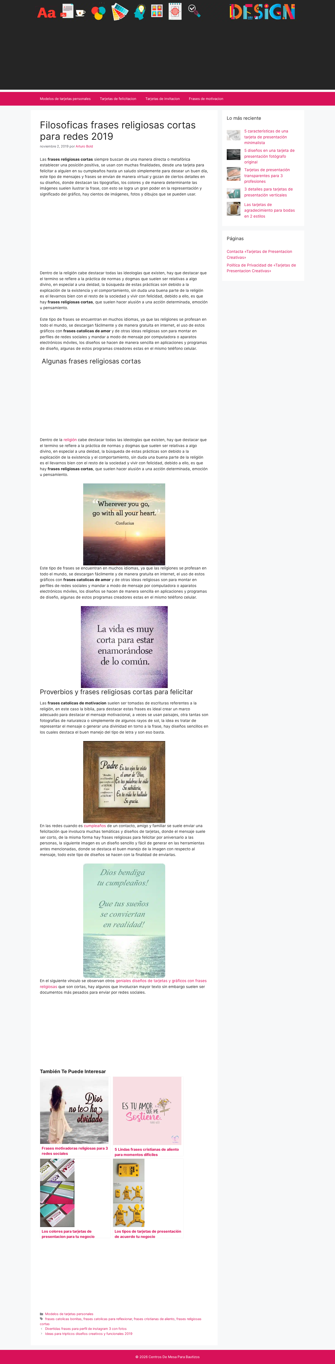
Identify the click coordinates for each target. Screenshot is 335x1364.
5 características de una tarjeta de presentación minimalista (266, 137)
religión (70, 439)
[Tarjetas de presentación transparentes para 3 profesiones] (233, 175)
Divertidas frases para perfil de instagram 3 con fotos (86, 1329)
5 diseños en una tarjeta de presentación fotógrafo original (269, 156)
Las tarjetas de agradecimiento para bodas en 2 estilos (269, 210)
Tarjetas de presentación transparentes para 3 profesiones (267, 176)
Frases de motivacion (206, 99)
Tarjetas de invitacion (162, 99)
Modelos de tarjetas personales (65, 99)
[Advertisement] (167, 58)
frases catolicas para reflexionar (107, 1319)
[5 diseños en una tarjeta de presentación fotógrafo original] (233, 155)
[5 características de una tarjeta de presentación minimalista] (233, 136)
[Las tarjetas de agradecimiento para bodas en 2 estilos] (233, 209)
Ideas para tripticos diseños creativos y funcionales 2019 (88, 1334)
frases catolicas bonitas (63, 1319)
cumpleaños (95, 825)
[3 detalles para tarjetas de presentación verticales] (233, 194)
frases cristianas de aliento (154, 1319)
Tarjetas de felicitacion (118, 99)
